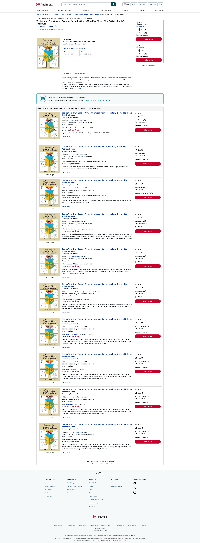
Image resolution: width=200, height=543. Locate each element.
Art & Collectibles (105, 10)
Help (160, 4)
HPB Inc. (69, 369)
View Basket (48, 496)
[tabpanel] (97, 83)
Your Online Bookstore (74, 128)
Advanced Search (42, 10)
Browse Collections (64, 10)
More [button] (79, 88)
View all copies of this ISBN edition (74, 48)
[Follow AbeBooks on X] (134, 488)
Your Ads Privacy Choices (96, 499)
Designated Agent (94, 503)
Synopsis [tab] (67, 73)
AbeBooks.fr (83, 525)
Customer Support (116, 486)
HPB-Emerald (71, 439)
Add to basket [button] (148, 39)
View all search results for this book (100, 464)
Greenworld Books (73, 264)
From (69, 53)
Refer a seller (71, 493)
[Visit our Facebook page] (134, 483)
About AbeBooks (94, 483)
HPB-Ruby (69, 404)
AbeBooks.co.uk (59, 525)
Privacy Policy (93, 496)
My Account (142, 4)
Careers (91, 489)
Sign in (134, 4)
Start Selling (159, 10)
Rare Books (85, 10)
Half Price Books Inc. (73, 334)
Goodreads (61, 29)
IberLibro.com (132, 525)
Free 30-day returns (148, 65)
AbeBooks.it (94, 525)
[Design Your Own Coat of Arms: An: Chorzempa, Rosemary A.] (49, 139)
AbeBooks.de (72, 525)
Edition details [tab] (79, 73)
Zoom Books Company (74, 229)
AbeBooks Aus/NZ (106, 525)
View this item (140, 26)
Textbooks (125, 10)
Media (91, 486)
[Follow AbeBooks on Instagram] (134, 492)
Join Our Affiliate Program (74, 486)
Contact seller (66, 136)
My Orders (48, 493)
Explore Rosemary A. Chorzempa (96, 100)
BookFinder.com (100, 529)
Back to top (100, 474)
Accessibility (92, 506)
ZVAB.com (143, 525)
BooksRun (69, 299)
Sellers (142, 10)
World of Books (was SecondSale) (78, 161)
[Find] (113, 4)
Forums (91, 493)
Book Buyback (71, 489)
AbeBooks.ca (120, 525)
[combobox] (86, 4)
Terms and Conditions (128, 535)
